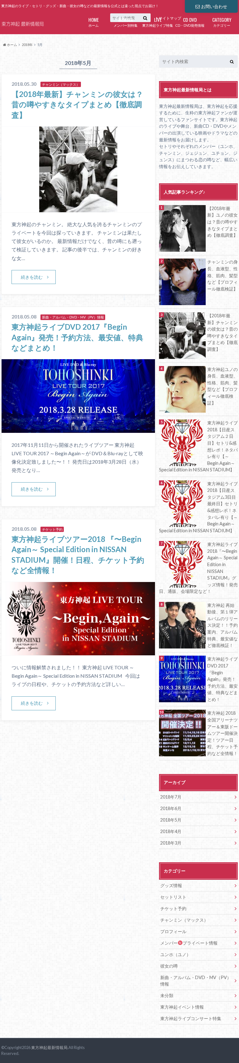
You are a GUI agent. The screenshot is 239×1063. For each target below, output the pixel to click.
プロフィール (173, 931)
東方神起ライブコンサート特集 (190, 1018)
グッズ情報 (171, 885)
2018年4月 (170, 831)
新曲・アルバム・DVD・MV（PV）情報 (195, 981)
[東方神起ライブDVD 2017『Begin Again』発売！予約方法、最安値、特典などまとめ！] (78, 429)
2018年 (27, 45)
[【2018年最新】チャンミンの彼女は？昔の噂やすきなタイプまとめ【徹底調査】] (78, 208)
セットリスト (173, 897)
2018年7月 (170, 797)
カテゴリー (222, 21)
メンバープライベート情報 (189, 943)
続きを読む (32, 277)
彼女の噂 (169, 966)
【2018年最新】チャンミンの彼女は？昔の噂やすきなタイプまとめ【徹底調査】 (77, 104)
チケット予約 (173, 908)
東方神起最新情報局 (49, 1047)
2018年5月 (170, 819)
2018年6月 (170, 808)
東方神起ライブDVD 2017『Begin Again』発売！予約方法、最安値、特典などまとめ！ (77, 337)
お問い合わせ (214, 6)
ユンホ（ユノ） (175, 954)
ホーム (93, 21)
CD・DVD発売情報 (189, 21)
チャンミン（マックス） (184, 920)
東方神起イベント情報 (182, 1007)
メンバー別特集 (126, 21)
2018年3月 (170, 842)
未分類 (166, 995)
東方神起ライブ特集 (157, 21)
